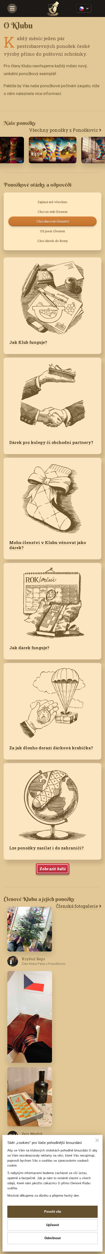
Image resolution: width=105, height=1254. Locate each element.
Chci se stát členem (53, 211)
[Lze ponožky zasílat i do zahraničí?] (52, 801)
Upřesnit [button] (52, 1225)
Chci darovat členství (52, 221)
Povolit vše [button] (52, 1211)
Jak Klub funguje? (28, 342)
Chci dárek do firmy (52, 241)
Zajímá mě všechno (52, 202)
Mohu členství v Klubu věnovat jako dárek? (47, 545)
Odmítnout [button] (52, 1238)
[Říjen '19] (52, 150)
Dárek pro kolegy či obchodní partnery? (51, 442)
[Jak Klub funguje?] (52, 296)
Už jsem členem (52, 231)
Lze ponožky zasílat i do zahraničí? (46, 847)
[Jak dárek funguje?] (52, 601)
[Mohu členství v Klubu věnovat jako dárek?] (52, 496)
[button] (97, 1140)
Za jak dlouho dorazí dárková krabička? (51, 747)
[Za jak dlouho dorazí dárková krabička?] (52, 701)
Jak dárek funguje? (29, 647)
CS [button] (84, 9)
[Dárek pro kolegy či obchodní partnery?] (52, 396)
